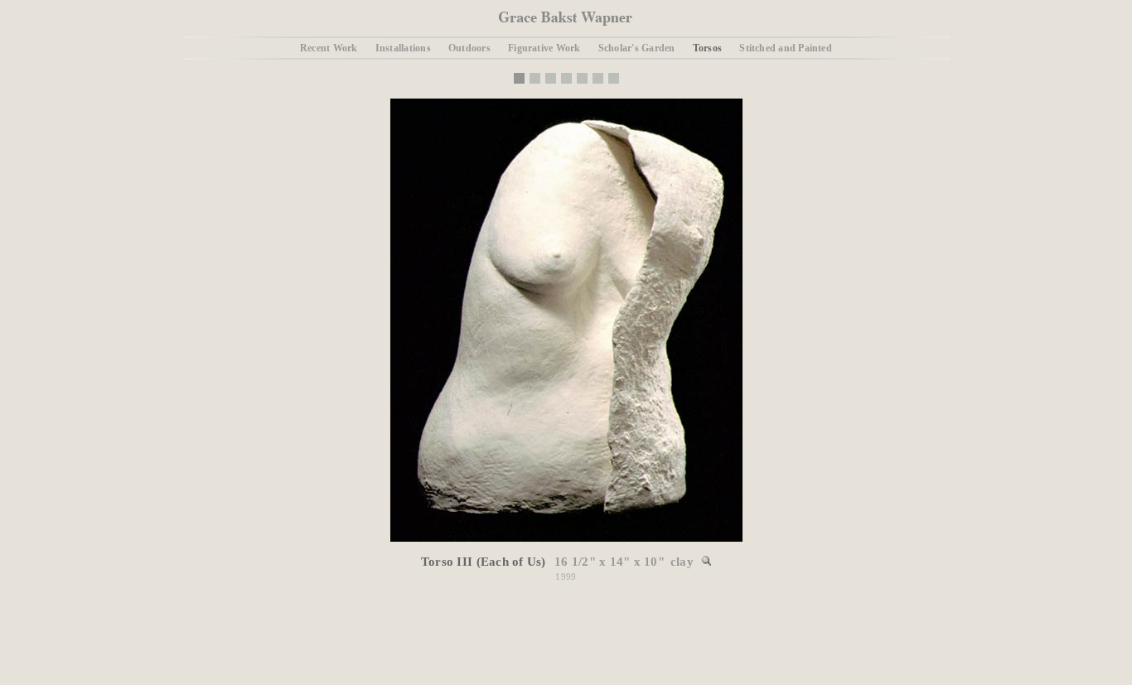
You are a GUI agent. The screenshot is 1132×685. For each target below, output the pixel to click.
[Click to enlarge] (566, 538)
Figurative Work (544, 48)
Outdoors (469, 48)
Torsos (707, 48)
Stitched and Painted (785, 48)
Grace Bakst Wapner (565, 19)
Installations (403, 48)
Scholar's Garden (636, 48)
